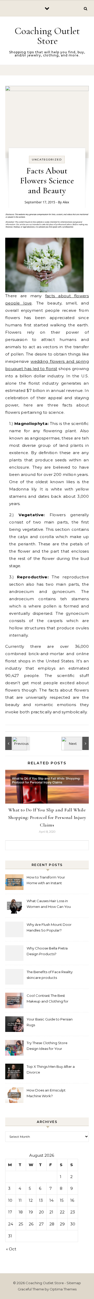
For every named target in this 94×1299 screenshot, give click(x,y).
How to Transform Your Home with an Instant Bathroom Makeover (46, 880)
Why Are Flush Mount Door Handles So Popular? (49, 927)
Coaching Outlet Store (47, 36)
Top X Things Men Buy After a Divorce (51, 1069)
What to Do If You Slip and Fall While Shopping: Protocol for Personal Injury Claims (47, 817)
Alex (66, 202)
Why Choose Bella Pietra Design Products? (47, 951)
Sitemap (74, 1283)
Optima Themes (63, 1289)
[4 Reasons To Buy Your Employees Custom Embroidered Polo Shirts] (17, 743)
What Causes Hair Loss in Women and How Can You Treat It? (49, 904)
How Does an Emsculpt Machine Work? (46, 1093)
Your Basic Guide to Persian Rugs (50, 1022)
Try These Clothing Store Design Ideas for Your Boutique (47, 1046)
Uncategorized (47, 159)
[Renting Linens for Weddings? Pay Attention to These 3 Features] (77, 743)
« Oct (11, 1248)
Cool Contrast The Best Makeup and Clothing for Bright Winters (47, 999)
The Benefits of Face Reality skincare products (50, 975)
